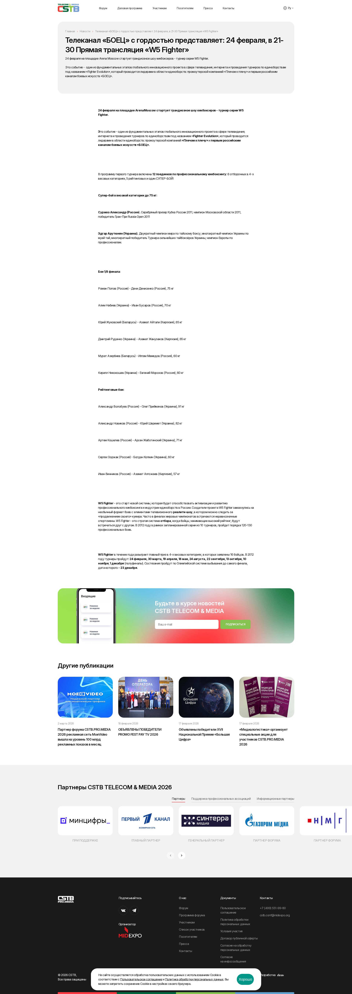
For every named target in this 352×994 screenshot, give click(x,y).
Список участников (192, 929)
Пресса (207, 8)
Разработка (268, 975)
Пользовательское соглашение (141, 979)
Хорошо (245, 979)
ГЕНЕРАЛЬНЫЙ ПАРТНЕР (206, 840)
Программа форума (192, 915)
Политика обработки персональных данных (194, 979)
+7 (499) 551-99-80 (273, 908)
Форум (103, 8)
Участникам (160, 8)
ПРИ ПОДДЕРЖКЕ (85, 840)
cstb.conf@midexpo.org (275, 915)
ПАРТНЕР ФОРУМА (266, 840)
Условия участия (231, 931)
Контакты (228, 8)
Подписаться (235, 624)
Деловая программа (129, 8)
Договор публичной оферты (239, 938)
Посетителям (185, 8)
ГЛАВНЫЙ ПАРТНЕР (145, 840)
